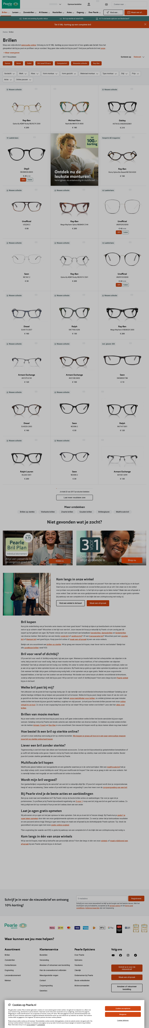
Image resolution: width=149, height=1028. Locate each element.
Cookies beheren (123, 1020)
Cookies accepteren (123, 1008)
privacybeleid (31, 1025)
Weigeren (122, 1014)
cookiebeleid (41, 1025)
